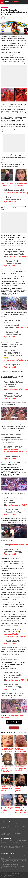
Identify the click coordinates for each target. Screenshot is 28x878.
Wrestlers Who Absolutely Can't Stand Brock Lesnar (20, 749)
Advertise (14, 873)
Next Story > (14, 728)
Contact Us (21, 873)
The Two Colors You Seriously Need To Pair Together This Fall (7, 183)
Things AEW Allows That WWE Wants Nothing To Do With (7, 749)
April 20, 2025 (10, 202)
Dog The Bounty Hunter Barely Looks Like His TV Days (20, 768)
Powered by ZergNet (23, 732)
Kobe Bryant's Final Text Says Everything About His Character (6, 769)
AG (8, 17)
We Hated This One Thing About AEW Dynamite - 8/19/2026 (7, 810)
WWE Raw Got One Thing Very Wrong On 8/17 (7, 788)
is (15, 36)
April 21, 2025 (10, 266)
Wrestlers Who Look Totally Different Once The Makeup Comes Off (20, 810)
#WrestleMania (11, 449)
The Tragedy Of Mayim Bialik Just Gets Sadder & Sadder (21, 183)
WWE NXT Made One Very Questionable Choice (19, 789)
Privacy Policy (7, 873)
